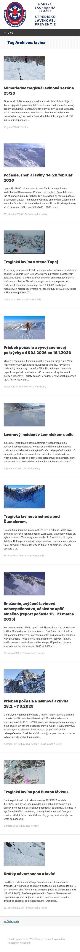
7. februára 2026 (12, 299)
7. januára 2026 (12, 468)
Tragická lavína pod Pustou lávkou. (36, 792)
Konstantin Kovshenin (19, 942)
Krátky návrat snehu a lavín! (29, 874)
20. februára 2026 (13, 214)
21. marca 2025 (12, 652)
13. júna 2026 (11, 127)
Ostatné (24, 127)
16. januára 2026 (12, 386)
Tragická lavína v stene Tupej (31, 262)
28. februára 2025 (13, 907)
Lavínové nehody (32, 299)
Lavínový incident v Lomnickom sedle (38, 434)
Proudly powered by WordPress (24, 939)
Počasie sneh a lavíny (36, 214)
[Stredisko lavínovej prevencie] (40, 14)
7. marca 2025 (11, 743)
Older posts (11, 921)
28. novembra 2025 (13, 555)
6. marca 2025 (11, 825)
